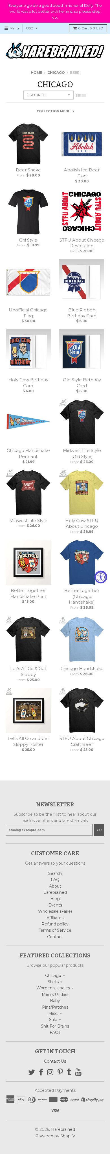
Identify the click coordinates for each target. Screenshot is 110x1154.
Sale (53, 1019)
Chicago (56, 72)
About (55, 886)
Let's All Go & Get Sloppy (28, 671)
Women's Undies (53, 988)
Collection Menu (54, 111)
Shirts (53, 981)
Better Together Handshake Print (28, 593)
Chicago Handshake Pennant (28, 453)
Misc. (53, 1013)
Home (36, 72)
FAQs (55, 1032)
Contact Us (55, 1061)
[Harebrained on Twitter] (31, 1072)
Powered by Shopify (55, 1135)
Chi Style (28, 240)
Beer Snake (28, 170)
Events (55, 905)
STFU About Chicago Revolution (82, 243)
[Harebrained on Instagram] (50, 1072)
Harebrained (63, 1129)
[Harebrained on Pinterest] (60, 1072)
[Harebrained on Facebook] (41, 1072)
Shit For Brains (55, 1026)
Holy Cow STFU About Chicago (81, 523)
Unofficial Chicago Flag (28, 312)
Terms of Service (55, 930)
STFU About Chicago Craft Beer (82, 741)
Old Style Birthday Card (82, 382)
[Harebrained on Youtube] (78, 1072)
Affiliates (55, 917)
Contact (55, 936)
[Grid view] (78, 95)
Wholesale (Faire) (55, 911)
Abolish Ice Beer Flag (82, 172)
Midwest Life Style (28, 520)
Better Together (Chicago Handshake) (81, 596)
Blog (55, 898)
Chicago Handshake (82, 668)
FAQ (55, 879)
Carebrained (55, 892)
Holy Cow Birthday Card (28, 382)
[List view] (84, 95)
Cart (90, 28)
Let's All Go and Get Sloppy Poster (28, 741)
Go (99, 830)
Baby (55, 1000)
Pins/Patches (55, 1007)
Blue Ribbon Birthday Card (81, 312)
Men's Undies (55, 994)
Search (55, 873)
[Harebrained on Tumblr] (69, 1072)
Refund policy (55, 924)
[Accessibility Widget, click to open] (100, 577)
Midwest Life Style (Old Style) (82, 453)
